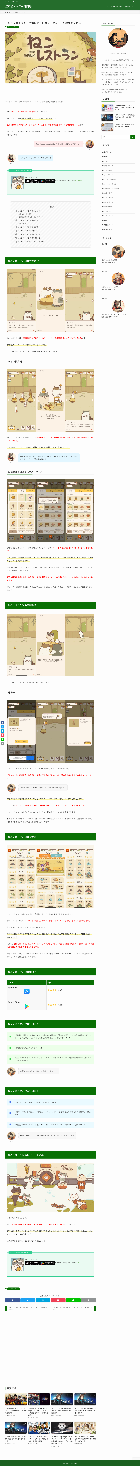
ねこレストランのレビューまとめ (31, 241)
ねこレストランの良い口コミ (29, 234)
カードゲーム (108, 175)
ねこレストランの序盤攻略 (28, 220)
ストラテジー (108, 193)
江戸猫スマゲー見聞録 (18, 6)
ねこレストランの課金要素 (28, 227)
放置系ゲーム (108, 225)
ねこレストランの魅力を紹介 (29, 211)
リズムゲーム (108, 216)
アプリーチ (78, 180)
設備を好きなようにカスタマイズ (32, 217)
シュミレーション (13, 27)
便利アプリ (108, 220)
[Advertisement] (50, 91)
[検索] (133, 1)
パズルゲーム (108, 202)
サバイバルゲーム (110, 179)
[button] (12, 1300)
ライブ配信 (108, 207)
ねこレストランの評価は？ (28, 230)
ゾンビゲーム (108, 197)
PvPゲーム (108, 152)
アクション (108, 161)
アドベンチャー (109, 166)
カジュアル (108, 170)
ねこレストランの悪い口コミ (29, 238)
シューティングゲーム (111, 188)
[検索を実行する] (132, 137)
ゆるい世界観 (26, 214)
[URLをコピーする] (88, 1300)
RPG (105, 156)
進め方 (23, 223)
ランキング (108, 211)
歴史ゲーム (108, 229)
